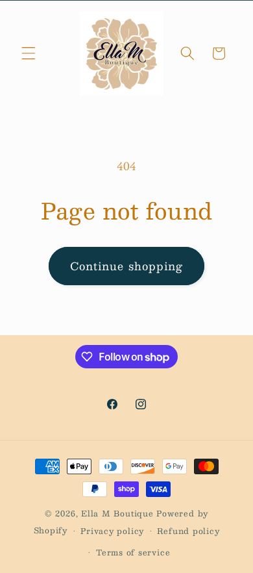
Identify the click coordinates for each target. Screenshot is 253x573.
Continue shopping (127, 266)
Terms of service (133, 552)
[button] (28, 53)
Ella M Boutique (118, 513)
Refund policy (188, 530)
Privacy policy (112, 530)
